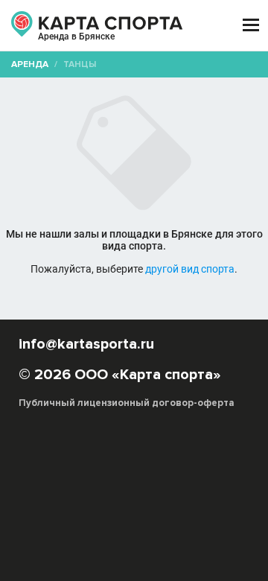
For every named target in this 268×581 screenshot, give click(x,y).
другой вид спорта (189, 269)
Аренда (29, 64)
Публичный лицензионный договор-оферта (126, 403)
